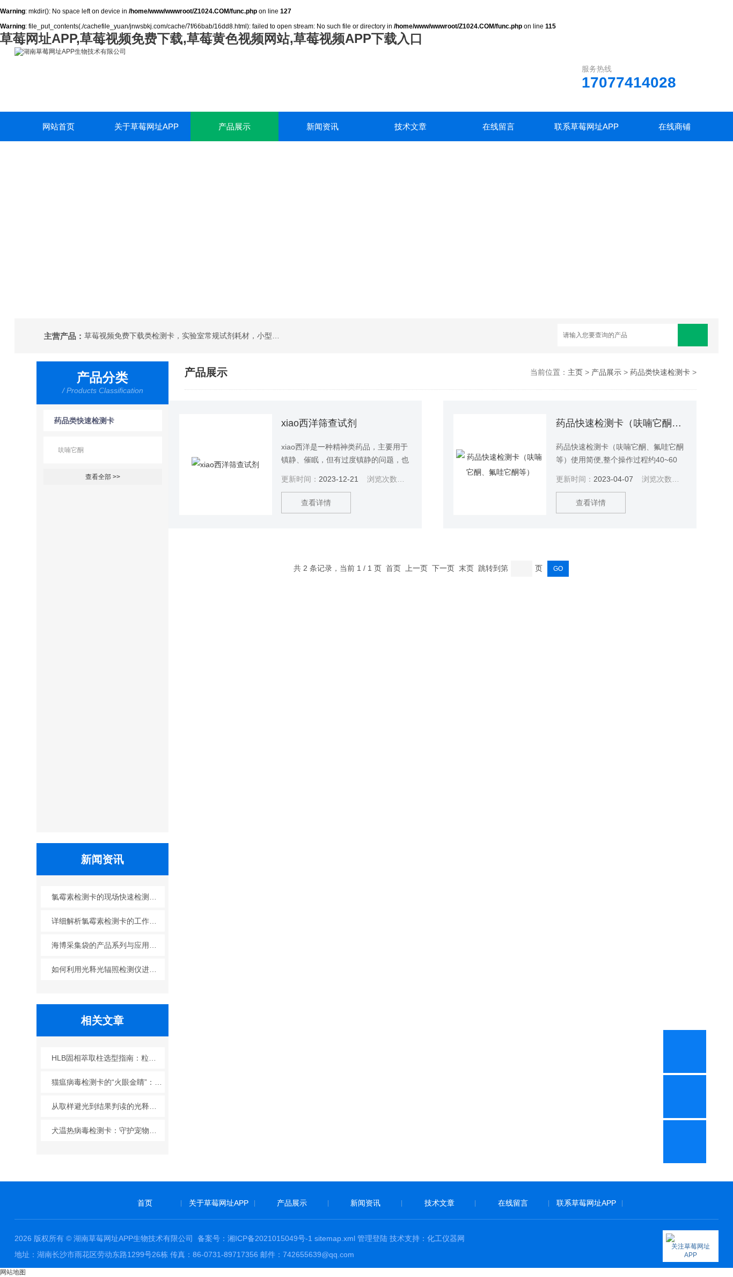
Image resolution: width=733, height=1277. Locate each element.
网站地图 (13, 1272)
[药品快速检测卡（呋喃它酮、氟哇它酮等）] (499, 464)
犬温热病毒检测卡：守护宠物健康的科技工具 (108, 1130)
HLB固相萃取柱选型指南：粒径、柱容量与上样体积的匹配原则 (108, 1058)
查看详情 (316, 502)
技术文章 (410, 126)
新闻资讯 (322, 126)
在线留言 (498, 126)
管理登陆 (372, 1238)
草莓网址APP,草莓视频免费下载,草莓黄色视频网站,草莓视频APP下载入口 (211, 38)
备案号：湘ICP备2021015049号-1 (254, 1238)
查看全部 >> (102, 477)
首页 (144, 1203)
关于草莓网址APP (146, 126)
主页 (575, 372)
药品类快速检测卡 (84, 420)
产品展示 (234, 126)
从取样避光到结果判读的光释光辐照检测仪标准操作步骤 (108, 1106)
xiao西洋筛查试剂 (319, 423)
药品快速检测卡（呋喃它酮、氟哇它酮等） (621, 423)
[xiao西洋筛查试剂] (225, 464)
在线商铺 (674, 126)
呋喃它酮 (71, 450)
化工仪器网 (446, 1238)
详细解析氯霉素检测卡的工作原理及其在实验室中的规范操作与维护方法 (108, 921)
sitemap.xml (334, 1238)
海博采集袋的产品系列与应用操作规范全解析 (108, 945)
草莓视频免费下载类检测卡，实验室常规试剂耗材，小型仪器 (184, 335)
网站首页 (58, 126)
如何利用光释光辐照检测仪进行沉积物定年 (108, 969)
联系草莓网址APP (586, 126)
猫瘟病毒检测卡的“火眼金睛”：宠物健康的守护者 (108, 1082)
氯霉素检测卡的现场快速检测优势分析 (108, 897)
